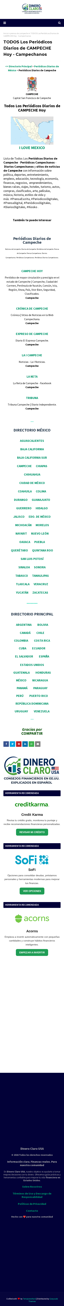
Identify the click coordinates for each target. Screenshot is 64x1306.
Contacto (32, 1210)
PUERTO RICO (38, 696)
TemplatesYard (29, 1298)
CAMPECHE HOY (32, 271)
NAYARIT (21, 533)
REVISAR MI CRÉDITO (32, 832)
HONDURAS (43, 673)
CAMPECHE (24, 466)
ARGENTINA (24, 625)
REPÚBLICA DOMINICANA (32, 703)
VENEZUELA (41, 711)
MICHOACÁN (23, 525)
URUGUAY (21, 711)
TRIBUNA (32, 398)
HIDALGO (42, 508)
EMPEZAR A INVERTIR (32, 952)
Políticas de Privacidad (32, 1203)
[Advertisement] (29, 1015)
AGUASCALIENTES (32, 441)
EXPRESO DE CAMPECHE (32, 334)
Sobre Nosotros (32, 1186)
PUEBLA (39, 542)
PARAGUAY (40, 688)
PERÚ (20, 696)
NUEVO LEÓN (40, 533)
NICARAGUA (40, 680)
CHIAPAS (41, 466)
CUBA (22, 648)
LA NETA (32, 376)
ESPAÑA (44, 656)
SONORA (40, 567)
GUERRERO (24, 508)
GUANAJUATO (41, 500)
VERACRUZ (41, 584)
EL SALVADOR (24, 656)
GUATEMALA (21, 673)
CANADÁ (25, 633)
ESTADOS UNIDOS (32, 665)
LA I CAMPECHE (32, 355)
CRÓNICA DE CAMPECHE (32, 308)
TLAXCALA (23, 584)
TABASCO (21, 576)
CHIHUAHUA (32, 474)
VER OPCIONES (32, 891)
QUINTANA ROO (42, 550)
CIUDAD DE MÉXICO (32, 483)
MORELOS (42, 525)
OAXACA (24, 542)
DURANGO (21, 500)
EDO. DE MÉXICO (40, 517)
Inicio (5, 33)
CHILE (40, 633)
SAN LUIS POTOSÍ (32, 559)
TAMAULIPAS (40, 576)
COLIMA (41, 491)
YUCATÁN (22, 592)
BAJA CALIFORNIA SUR (32, 458)
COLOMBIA (21, 641)
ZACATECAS (40, 592)
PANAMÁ (22, 688)
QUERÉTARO (19, 550)
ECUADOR (38, 648)
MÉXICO (21, 680)
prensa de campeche (19, 33)
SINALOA (24, 567)
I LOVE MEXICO (32, 147)
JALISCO (19, 517)
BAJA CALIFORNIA (32, 449)
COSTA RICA (42, 641)
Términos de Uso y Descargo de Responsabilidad (32, 1195)
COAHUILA (25, 491)
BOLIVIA (42, 625)
